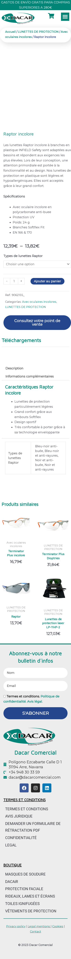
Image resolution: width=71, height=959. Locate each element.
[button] (65, 17)
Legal (11, 845)
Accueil (10, 31)
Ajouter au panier (47, 281)
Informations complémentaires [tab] (30, 376)
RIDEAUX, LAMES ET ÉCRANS (30, 896)
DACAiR (11, 881)
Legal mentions (39, 926)
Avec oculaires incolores (39, 301)
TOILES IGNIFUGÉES (22, 904)
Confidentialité (21, 838)
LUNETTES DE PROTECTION (38, 31)
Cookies (57, 926)
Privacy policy (16, 926)
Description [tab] (14, 368)
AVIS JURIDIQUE (19, 816)
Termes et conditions (26, 809)
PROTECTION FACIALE (24, 889)
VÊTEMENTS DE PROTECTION (30, 911)
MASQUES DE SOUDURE (25, 874)
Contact (35, 931)
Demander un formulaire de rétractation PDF (33, 826)
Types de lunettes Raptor (23, 256)
